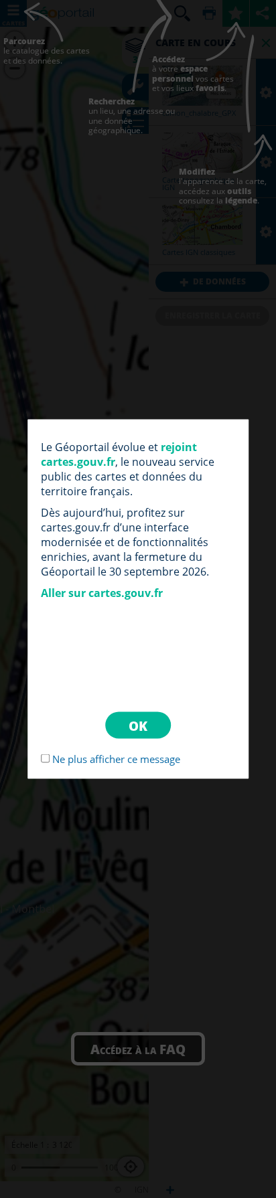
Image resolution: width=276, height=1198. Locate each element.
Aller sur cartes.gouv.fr (102, 593)
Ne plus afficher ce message (116, 759)
